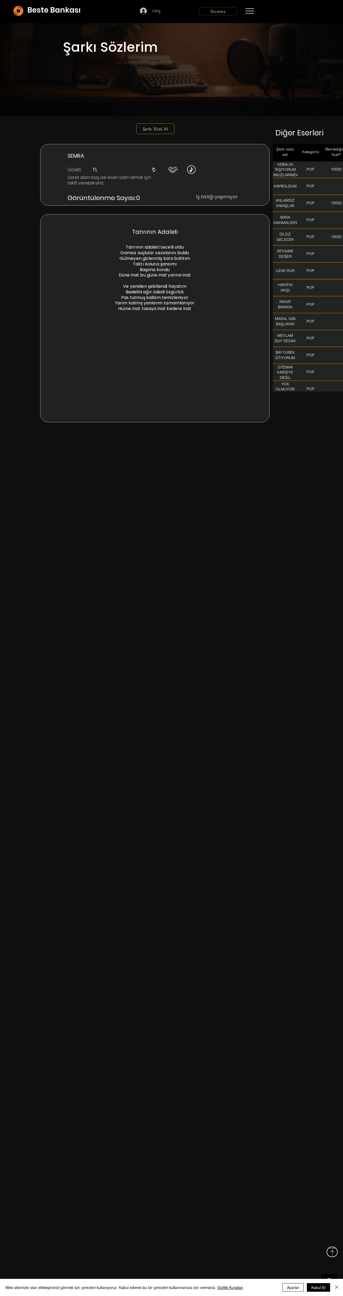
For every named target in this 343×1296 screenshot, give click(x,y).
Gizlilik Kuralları (230, 1287)
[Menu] (249, 11)
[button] (154, 169)
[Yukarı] (332, 1252)
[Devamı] (281, 11)
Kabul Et (318, 1287)
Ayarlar (293, 1287)
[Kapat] (336, 1287)
